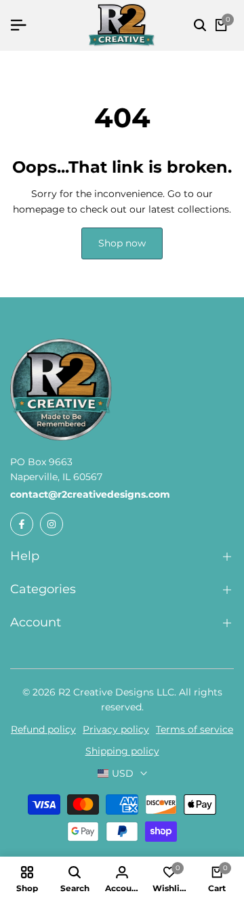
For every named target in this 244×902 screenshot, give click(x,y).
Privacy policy (116, 729)
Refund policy (43, 729)
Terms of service (194, 729)
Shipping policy (122, 751)
